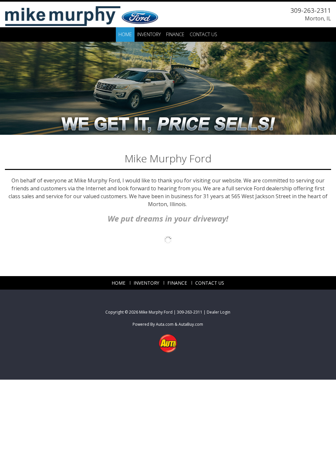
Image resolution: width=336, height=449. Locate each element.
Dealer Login (218, 312)
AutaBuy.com (190, 324)
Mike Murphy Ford (156, 312)
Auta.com (165, 324)
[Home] (81, 13)
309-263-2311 (310, 10)
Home (125, 34)
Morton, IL (318, 18)
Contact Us (203, 34)
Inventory (149, 34)
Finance (175, 34)
